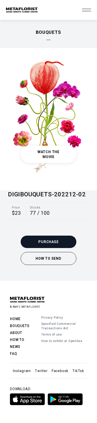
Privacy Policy (52, 317)
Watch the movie (48, 154)
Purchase (48, 242)
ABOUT (16, 333)
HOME (15, 319)
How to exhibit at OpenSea (61, 341)
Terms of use (51, 334)
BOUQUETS (19, 326)
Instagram (22, 371)
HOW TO (17, 340)
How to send (48, 258)
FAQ (13, 354)
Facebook (60, 371)
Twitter (41, 371)
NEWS (15, 347)
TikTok (78, 371)
